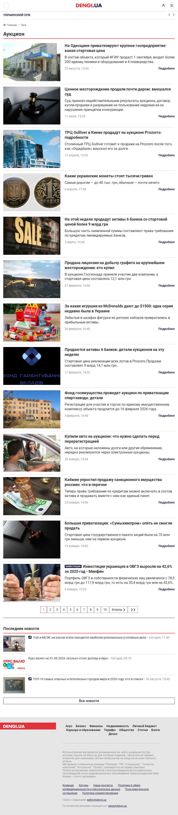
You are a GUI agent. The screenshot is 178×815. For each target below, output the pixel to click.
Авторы (83, 785)
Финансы (96, 726)
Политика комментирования (100, 793)
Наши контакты (103, 785)
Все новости (89, 701)
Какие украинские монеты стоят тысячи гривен (109, 176)
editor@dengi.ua (96, 799)
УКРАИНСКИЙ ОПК (16, 15)
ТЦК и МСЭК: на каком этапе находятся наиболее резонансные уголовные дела (89, 637)
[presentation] (169, 14)
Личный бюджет (144, 726)
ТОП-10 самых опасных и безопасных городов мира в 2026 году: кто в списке (88, 679)
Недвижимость (117, 726)
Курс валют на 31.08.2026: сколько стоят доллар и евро (68, 658)
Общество (126, 730)
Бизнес (81, 726)
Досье (113, 734)
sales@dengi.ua (117, 805)
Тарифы (110, 730)
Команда (68, 785)
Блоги (155, 730)
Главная (12, 25)
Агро (69, 726)
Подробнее (166, 68)
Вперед (117, 609)
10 (105, 609)
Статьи (143, 730)
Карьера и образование (83, 730)
